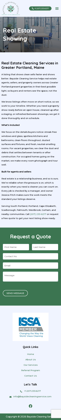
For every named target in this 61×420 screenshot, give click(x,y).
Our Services (31, 365)
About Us (30, 359)
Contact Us (30, 375)
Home (30, 354)
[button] (57, 8)
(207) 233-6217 (38, 214)
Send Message (15, 293)
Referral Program (30, 370)
